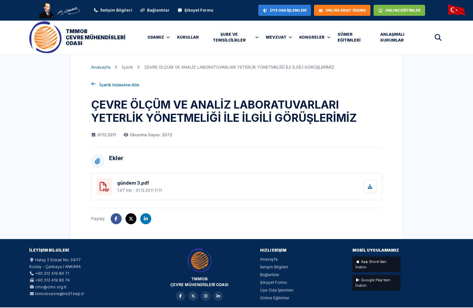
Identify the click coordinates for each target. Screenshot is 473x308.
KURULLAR (188, 37)
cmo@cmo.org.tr (51, 286)
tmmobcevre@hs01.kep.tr (59, 293)
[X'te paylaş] (130, 218)
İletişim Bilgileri (116, 10)
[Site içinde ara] (438, 37)
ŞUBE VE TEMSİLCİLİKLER (229, 37)
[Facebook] (180, 296)
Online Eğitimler (274, 297)
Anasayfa (100, 67)
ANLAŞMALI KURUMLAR (392, 37)
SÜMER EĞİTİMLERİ (349, 37)
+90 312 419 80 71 (52, 273)
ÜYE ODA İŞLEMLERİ (288, 10)
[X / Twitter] (193, 296)
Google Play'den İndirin (373, 283)
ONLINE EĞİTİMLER (403, 10)
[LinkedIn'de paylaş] (145, 218)
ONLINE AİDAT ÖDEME (345, 10)
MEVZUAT (276, 37)
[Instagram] (205, 296)
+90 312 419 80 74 (52, 280)
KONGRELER (312, 37)
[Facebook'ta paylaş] (116, 218)
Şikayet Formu (198, 10)
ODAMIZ (155, 37)
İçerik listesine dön (119, 84)
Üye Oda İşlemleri (276, 290)
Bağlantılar (158, 10)
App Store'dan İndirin (371, 264)
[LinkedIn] (218, 296)
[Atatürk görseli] (59, 10)
